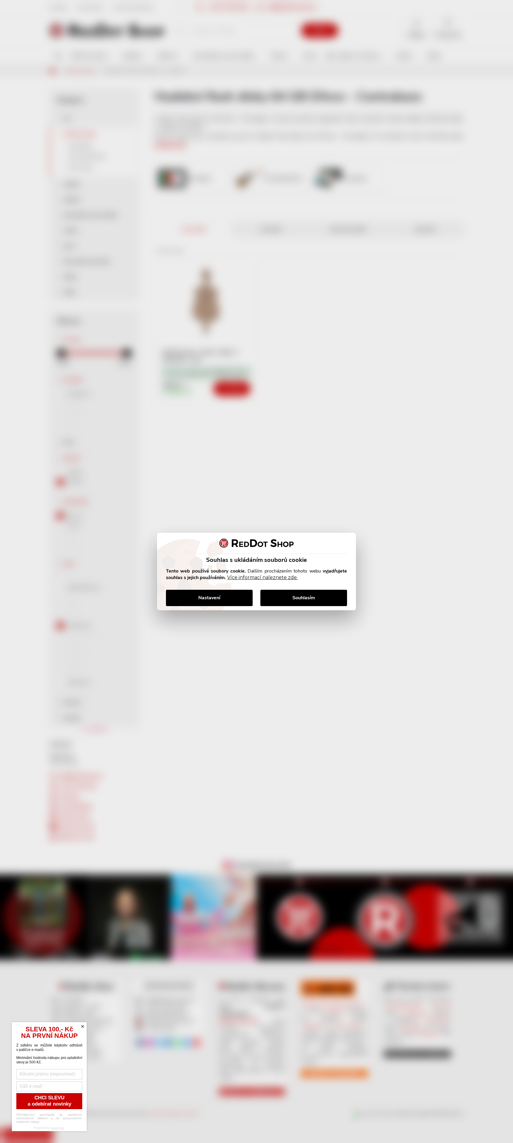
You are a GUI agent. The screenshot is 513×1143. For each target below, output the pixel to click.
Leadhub (57, 1128)
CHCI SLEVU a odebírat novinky (49, 1101)
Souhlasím (303, 598)
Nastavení (209, 598)
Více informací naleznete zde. (262, 577)
